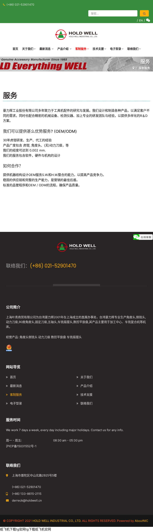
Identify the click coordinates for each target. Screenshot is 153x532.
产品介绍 (63, 48)
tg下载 (30, 529)
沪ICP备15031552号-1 (21, 446)
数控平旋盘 (58, 337)
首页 (15, 48)
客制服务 (80, 48)
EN (141, 20)
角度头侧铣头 (28, 337)
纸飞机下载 (8, 529)
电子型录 (115, 48)
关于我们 (27, 48)
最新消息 (45, 48)
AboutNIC (141, 521)
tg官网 (21, 529)
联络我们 (132, 48)
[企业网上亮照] (9, 347)
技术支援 (98, 48)
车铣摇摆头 (74, 337)
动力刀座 (44, 337)
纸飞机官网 (43, 529)
